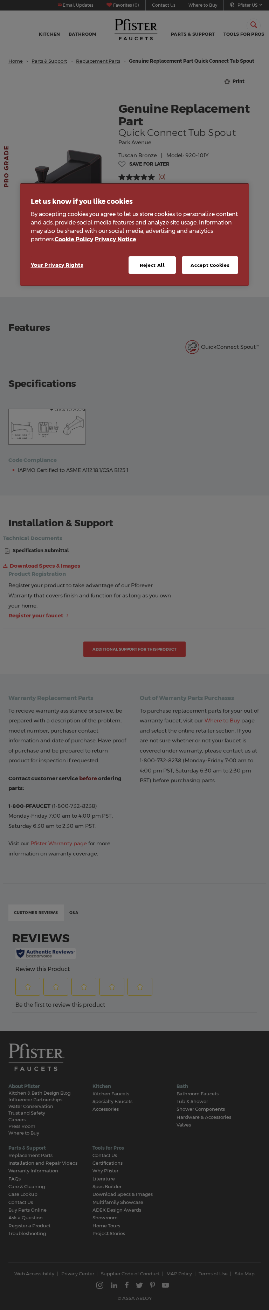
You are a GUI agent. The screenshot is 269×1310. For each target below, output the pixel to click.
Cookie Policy (74, 239)
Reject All (152, 265)
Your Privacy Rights (57, 265)
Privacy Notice (115, 239)
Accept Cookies (210, 265)
